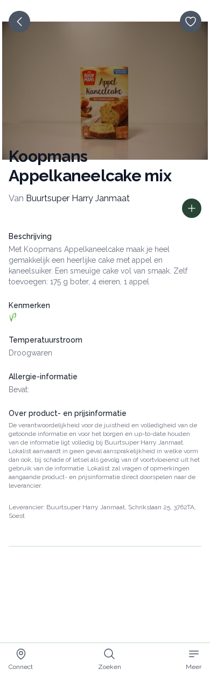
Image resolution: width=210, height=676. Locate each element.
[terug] (19, 21)
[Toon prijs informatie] (191, 208)
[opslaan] (190, 21)
